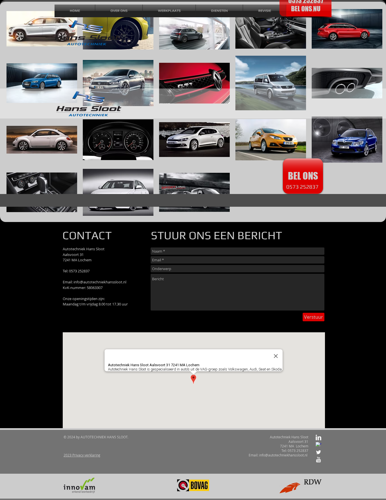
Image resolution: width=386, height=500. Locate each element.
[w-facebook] (318, 445)
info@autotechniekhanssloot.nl (99, 282)
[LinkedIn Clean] (318, 437)
